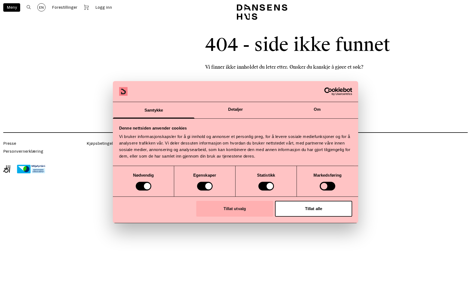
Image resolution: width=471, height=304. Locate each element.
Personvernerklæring (23, 151)
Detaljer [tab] (235, 109)
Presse (9, 143)
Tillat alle (313, 208)
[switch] (205, 186)
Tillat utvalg (235, 208)
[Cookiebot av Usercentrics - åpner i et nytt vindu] (328, 91)
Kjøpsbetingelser (103, 143)
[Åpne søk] (29, 7)
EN (41, 8)
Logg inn (103, 7)
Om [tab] (317, 109)
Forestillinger (64, 7)
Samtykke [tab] (153, 110)
